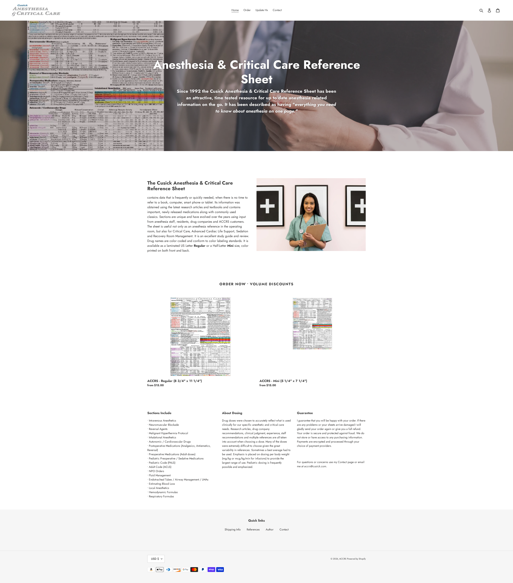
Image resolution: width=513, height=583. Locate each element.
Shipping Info (233, 529)
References (253, 529)
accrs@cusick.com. (315, 466)
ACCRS (342, 558)
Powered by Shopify (356, 558)
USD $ (155, 559)
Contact (342, 462)
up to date (276, 97)
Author (270, 529)
